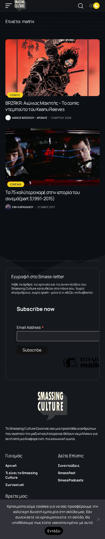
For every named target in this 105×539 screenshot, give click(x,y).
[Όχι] (98, 519)
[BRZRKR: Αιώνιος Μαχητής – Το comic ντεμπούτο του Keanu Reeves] (52, 67)
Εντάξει (54, 531)
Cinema (16, 184)
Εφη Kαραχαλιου (22, 207)
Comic (15, 95)
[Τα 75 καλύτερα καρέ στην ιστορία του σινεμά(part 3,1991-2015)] (52, 157)
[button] (10, 5)
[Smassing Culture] (20, 5)
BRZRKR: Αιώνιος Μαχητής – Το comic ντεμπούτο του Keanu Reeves (42, 106)
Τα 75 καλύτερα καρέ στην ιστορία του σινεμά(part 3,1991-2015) (42, 195)
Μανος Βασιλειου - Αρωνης (29, 118)
